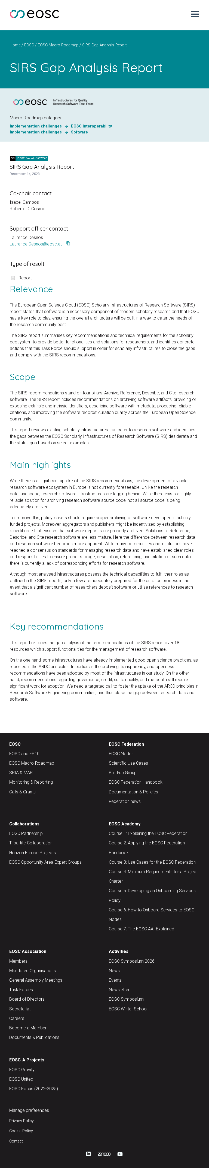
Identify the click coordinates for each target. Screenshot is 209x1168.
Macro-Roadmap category (35, 117)
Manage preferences (29, 1110)
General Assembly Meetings (35, 980)
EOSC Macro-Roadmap (31, 763)
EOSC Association (27, 951)
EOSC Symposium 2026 (132, 961)
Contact (16, 1141)
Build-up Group (123, 772)
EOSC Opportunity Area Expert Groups (45, 862)
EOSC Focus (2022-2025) (33, 1088)
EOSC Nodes (121, 753)
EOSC (15, 744)
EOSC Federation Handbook (135, 782)
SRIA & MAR (21, 772)
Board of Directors (27, 999)
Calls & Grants (22, 791)
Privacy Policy (21, 1121)
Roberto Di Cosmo (27, 208)
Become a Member (28, 1027)
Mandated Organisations (32, 970)
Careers (16, 1018)
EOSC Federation (126, 744)
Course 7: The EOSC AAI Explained (141, 928)
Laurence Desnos (26, 237)
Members (18, 961)
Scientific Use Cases (128, 763)
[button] (195, 14)
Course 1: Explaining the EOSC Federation (148, 833)
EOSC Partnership (26, 833)
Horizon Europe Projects (32, 852)
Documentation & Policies (133, 791)
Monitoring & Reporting (31, 782)
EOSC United (21, 1079)
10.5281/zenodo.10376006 (29, 158)
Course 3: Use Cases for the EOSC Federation (152, 862)
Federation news (125, 801)
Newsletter (119, 989)
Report (25, 277)
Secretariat (19, 1008)
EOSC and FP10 (24, 753)
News (114, 970)
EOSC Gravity (22, 1069)
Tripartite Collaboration (31, 842)
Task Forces (21, 989)
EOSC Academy (124, 823)
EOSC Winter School (128, 1008)
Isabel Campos (24, 202)
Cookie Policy (21, 1131)
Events (115, 980)
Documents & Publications (34, 1037)
